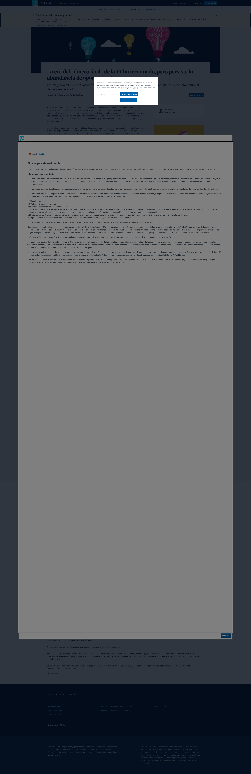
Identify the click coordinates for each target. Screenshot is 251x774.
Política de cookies (138, 88)
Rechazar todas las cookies (129, 94)
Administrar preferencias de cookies (107, 94)
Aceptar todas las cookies (128, 99)
